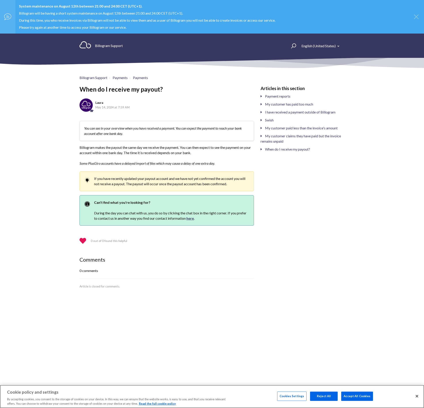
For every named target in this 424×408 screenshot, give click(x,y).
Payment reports (277, 96)
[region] (212, 396)
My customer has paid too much (289, 104)
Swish (269, 120)
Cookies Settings (292, 396)
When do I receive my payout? (287, 149)
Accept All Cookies (357, 396)
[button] (291, 46)
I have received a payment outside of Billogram (300, 112)
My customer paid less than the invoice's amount (301, 128)
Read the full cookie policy (157, 403)
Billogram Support (93, 78)
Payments (120, 78)
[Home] (85, 45)
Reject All (324, 396)
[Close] (417, 396)
